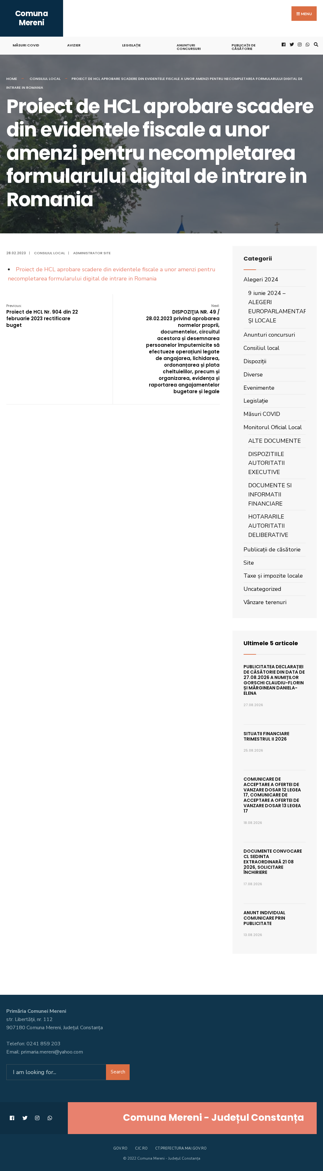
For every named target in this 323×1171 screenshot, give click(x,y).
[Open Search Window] (315, 44)
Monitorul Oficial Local (273, 427)
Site (249, 563)
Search (118, 1072)
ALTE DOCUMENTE (274, 441)
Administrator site (92, 252)
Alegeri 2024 (261, 279)
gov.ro (120, 1148)
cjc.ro (141, 1148)
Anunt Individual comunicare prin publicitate (264, 918)
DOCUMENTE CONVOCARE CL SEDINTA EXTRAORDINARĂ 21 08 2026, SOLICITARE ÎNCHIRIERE (273, 861)
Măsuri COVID (26, 45)
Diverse (253, 374)
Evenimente (259, 388)
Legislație (131, 45)
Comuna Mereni (31, 18)
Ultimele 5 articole (271, 643)
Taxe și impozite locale (273, 575)
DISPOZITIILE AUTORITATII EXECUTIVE (266, 463)
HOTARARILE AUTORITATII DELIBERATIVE (268, 526)
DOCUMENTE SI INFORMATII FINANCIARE (270, 494)
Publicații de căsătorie (243, 47)
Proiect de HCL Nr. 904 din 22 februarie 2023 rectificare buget (42, 315)
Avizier (73, 45)
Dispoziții (255, 361)
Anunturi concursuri (189, 47)
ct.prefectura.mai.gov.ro (181, 1148)
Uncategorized (262, 589)
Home (11, 78)
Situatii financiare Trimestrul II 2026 (266, 736)
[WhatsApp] (307, 44)
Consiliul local (45, 78)
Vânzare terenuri (265, 602)
